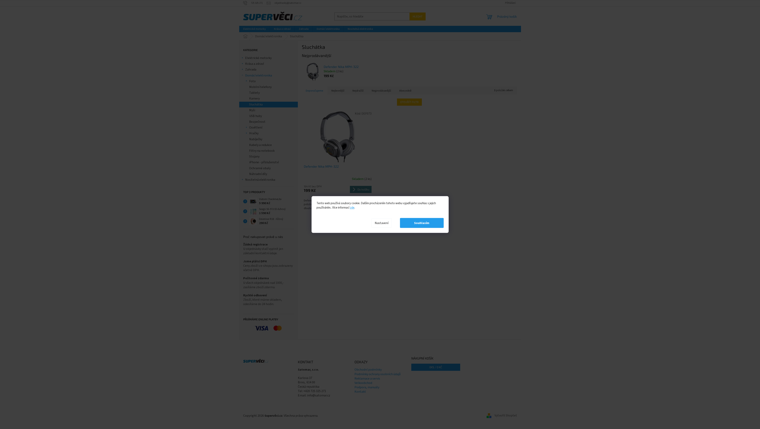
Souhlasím (421, 223)
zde (352, 208)
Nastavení (381, 223)
